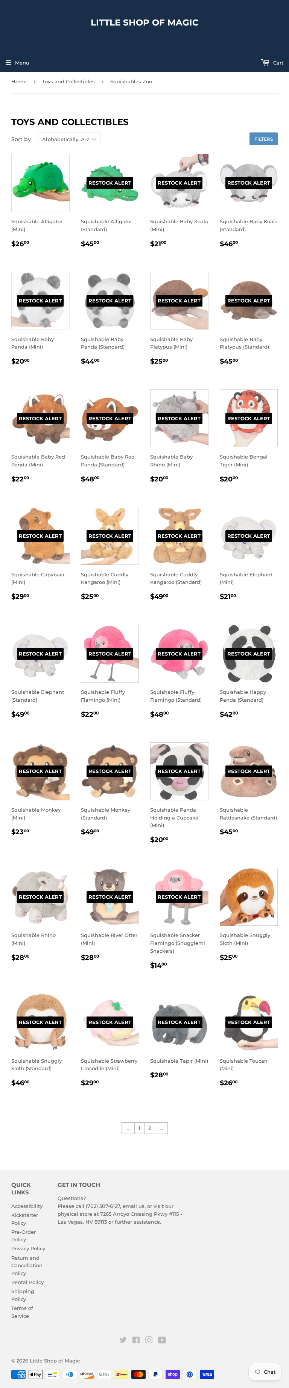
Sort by (21, 139)
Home (19, 81)
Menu (22, 63)
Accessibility (27, 1206)
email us (133, 1206)
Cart (277, 63)
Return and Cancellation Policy (27, 1266)
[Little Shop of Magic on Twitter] (123, 1341)
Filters (263, 139)
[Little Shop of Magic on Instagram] (149, 1341)
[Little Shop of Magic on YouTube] (162, 1341)
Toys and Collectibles (68, 81)
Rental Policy (27, 1282)
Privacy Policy (28, 1248)
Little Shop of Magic (145, 22)
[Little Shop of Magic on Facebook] (136, 1341)
